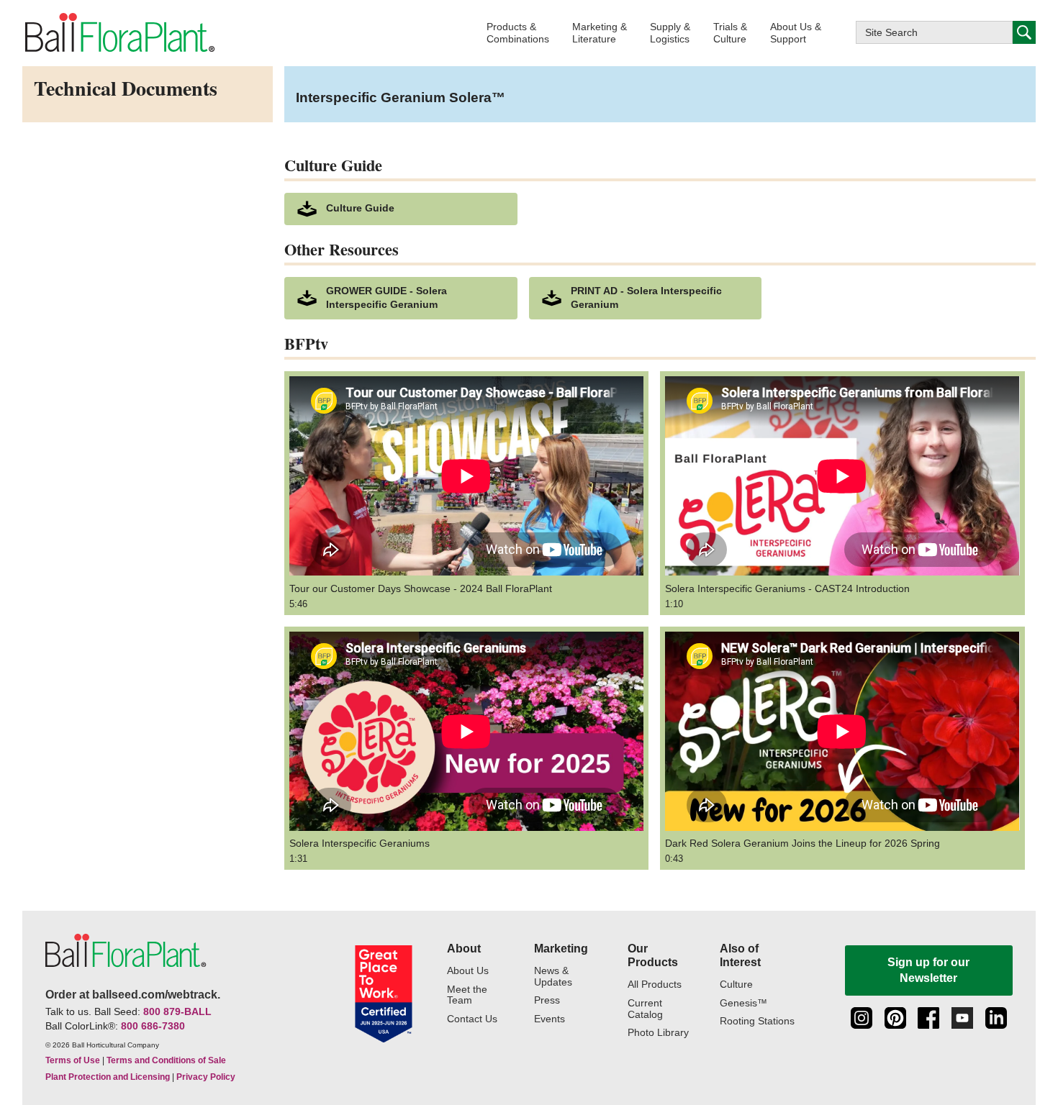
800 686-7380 (153, 1026)
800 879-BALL (177, 1011)
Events (549, 1019)
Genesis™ (743, 1003)
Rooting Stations (757, 1021)
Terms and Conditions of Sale (166, 1060)
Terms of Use (72, 1060)
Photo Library (658, 1032)
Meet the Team (467, 995)
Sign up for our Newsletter (928, 970)
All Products (655, 984)
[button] (518, 33)
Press (547, 1000)
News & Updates (553, 976)
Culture (736, 984)
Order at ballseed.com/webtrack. (132, 994)
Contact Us (472, 1019)
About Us (468, 970)
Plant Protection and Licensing (107, 1077)
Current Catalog (645, 1009)
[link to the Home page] (118, 33)
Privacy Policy (205, 1077)
